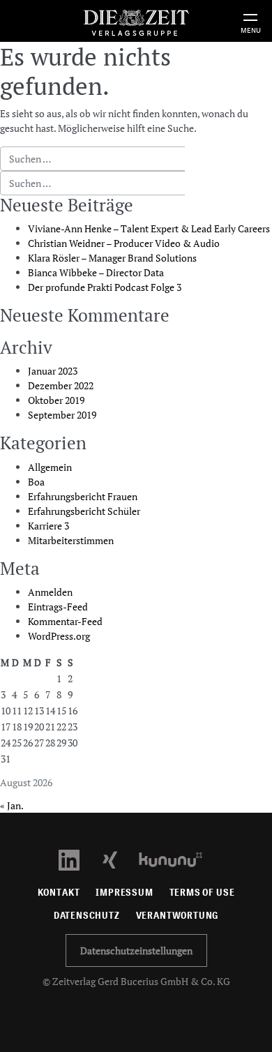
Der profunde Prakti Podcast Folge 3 (104, 287)
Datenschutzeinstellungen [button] (136, 950)
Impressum (124, 892)
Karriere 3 (48, 525)
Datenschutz (87, 915)
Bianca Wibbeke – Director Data (96, 272)
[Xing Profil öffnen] (118, 858)
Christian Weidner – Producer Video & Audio (124, 243)
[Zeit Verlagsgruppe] (136, 20)
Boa (36, 481)
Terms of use (202, 892)
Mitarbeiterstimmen (71, 540)
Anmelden (50, 592)
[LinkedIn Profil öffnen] (77, 858)
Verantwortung (177, 915)
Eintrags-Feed (58, 606)
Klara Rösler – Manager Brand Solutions (112, 257)
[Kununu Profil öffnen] (177, 858)
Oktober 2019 (56, 400)
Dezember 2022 (60, 385)
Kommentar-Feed (65, 621)
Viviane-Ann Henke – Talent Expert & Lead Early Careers (149, 228)
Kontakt (59, 892)
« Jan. (11, 805)
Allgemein (50, 467)
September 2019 (62, 414)
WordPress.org (59, 636)
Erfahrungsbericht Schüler (84, 511)
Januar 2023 (52, 370)
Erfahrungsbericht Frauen (82, 496)
